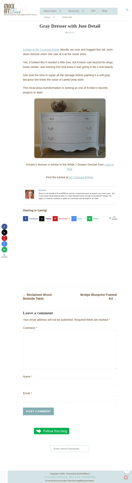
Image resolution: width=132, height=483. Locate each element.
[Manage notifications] (126, 477)
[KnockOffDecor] (22, 10)
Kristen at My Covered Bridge (41, 49)
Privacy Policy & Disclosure (56, 477)
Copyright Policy (89, 477)
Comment (30, 328)
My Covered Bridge (81, 177)
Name (27, 376)
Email (27, 393)
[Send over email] (4, 250)
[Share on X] (4, 232)
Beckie (71, 33)
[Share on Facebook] (4, 226)
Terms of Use (74, 477)
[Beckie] (30, 194)
